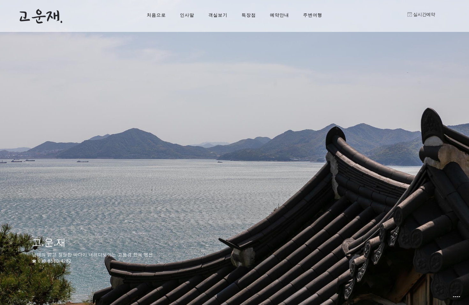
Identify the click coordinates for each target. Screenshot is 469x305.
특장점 (249, 15)
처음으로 (156, 15)
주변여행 (312, 15)
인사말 (187, 15)
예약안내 (279, 15)
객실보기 (217, 15)
